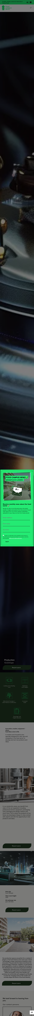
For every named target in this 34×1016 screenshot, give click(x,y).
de (32, 1012)
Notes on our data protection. (15, 538)
